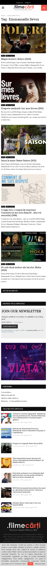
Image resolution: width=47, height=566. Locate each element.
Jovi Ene (17, 422)
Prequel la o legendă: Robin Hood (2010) (28, 443)
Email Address (7, 322)
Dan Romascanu (20, 446)
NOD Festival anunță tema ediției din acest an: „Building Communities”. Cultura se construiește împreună (29, 490)
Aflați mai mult (40, 563)
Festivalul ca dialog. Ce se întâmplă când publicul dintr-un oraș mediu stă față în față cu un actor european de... (28, 475)
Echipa (27, 2)
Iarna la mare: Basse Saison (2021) (18, 160)
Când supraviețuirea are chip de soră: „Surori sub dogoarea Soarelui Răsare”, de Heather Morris (28, 460)
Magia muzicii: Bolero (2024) (16, 58)
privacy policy (32, 330)
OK (30, 564)
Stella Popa (18, 465)
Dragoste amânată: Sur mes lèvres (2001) (22, 108)
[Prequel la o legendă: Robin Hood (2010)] (6, 448)
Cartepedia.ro (6, 392)
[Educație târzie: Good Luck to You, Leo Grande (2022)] (6, 507)
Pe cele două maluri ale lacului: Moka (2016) (21, 268)
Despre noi (19, 2)
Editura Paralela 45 (8, 395)
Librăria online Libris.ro (10, 398)
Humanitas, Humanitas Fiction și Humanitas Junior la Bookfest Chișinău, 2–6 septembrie (29, 431)
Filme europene (10, 55)
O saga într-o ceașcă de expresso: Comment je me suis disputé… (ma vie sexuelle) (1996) (21, 212)
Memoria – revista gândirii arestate (14, 401)
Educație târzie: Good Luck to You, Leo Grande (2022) (27, 504)
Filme (3, 55)
